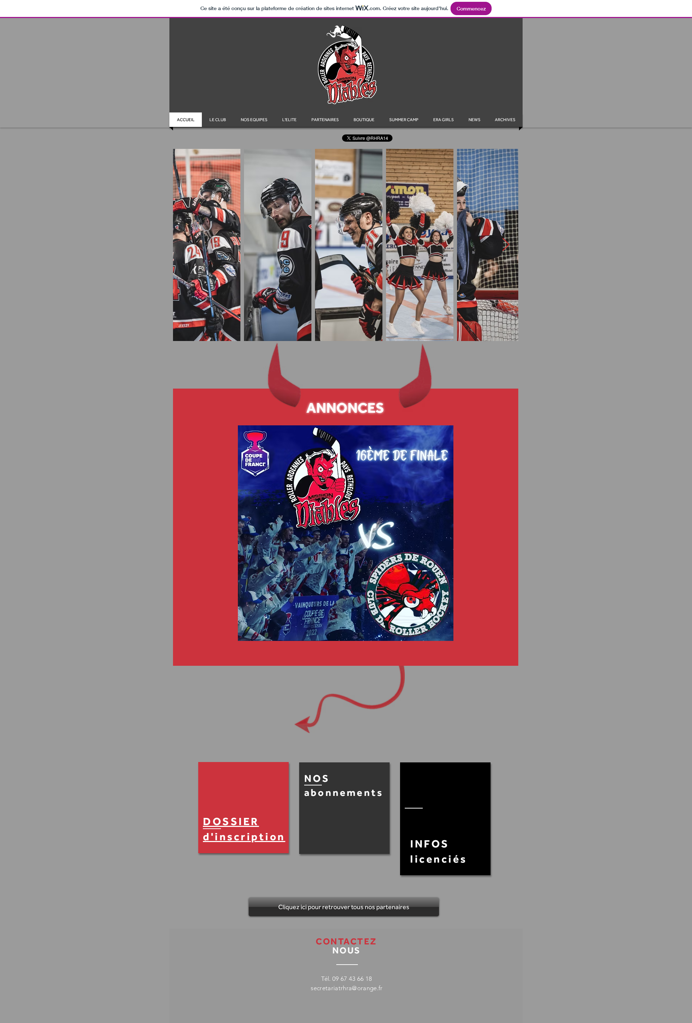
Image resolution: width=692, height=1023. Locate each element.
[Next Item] (506, 245)
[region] (243, 808)
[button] (505, 119)
